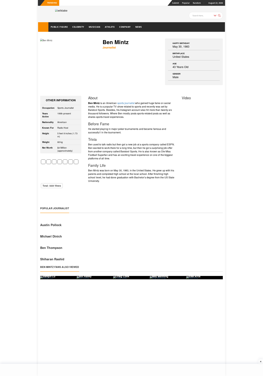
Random (197, 3)
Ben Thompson (51, 247)
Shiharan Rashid (52, 259)
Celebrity (78, 26)
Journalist (109, 47)
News (138, 26)
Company (125, 26)
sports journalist (126, 103)
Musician (94, 26)
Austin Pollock (50, 225)
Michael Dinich (51, 236)
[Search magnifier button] (219, 15)
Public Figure (59, 26)
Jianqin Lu (48, 276)
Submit (175, 3)
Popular (186, 3)
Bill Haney (85, 276)
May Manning (160, 276)
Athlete (110, 26)
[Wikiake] (43, 27)
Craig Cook (122, 276)
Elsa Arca (194, 276)
